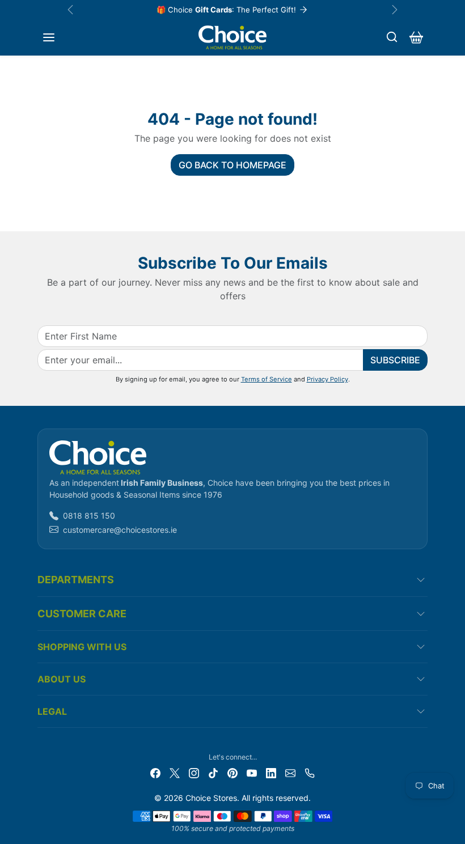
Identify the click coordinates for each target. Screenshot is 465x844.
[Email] (290, 771)
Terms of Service (266, 379)
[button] (48, 37)
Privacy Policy (327, 379)
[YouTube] (251, 771)
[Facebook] (155, 771)
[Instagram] (194, 771)
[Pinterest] (232, 771)
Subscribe (395, 360)
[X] (174, 771)
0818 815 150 (89, 515)
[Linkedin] (271, 771)
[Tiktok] (213, 771)
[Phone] (309, 771)
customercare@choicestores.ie (120, 530)
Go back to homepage (232, 165)
